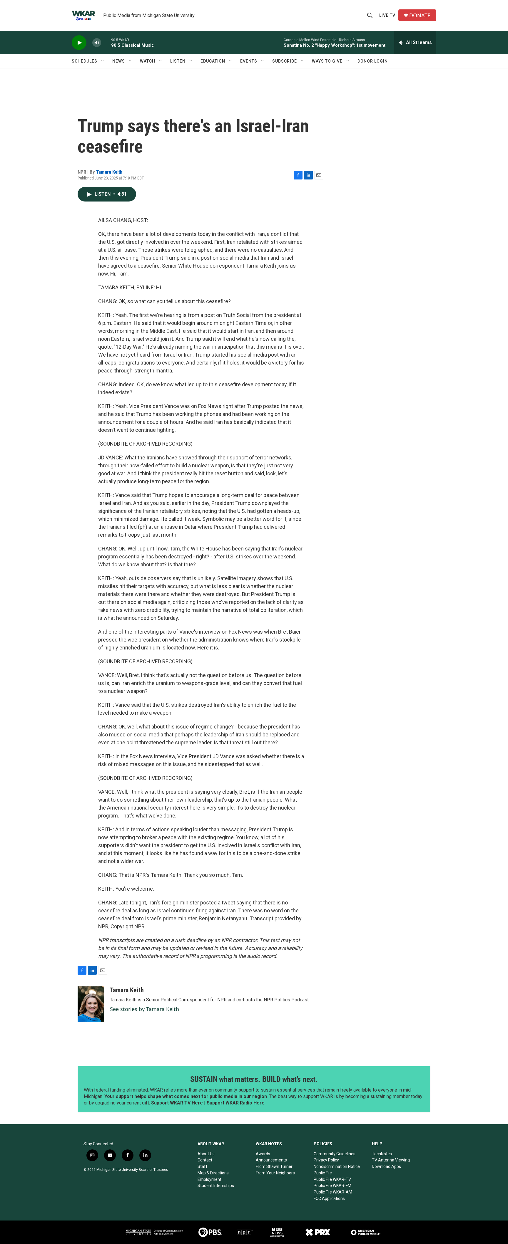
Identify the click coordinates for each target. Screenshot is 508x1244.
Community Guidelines (334, 1153)
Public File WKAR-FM (332, 1185)
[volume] (97, 42)
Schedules (84, 61)
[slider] (106, 42)
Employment (209, 1179)
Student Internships (216, 1185)
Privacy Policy (326, 1160)
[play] (79, 42)
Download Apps (386, 1166)
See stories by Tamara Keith (144, 1009)
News (118, 61)
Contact (205, 1160)
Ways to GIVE (327, 61)
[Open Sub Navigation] (102, 61)
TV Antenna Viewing (391, 1160)
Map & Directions (213, 1173)
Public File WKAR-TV (332, 1179)
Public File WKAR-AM (333, 1192)
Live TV (387, 15)
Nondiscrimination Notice (337, 1166)
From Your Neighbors (275, 1173)
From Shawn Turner (274, 1166)
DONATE (419, 15)
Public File (323, 1173)
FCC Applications (329, 1198)
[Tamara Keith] (91, 1004)
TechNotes (382, 1153)
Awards (263, 1153)
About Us (206, 1153)
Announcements (271, 1160)
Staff (203, 1166)
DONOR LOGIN (372, 61)
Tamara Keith (109, 172)
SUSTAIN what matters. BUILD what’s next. (254, 1079)
